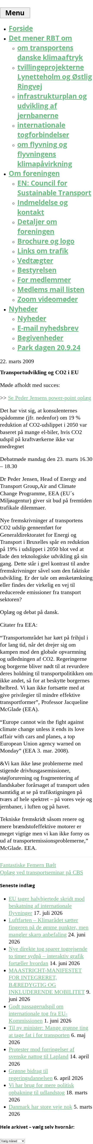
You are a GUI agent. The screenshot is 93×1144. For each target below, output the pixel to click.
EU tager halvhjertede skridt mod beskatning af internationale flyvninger (47, 906)
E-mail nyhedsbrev (48, 328)
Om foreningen (34, 173)
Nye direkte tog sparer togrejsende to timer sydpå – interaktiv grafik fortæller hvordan (48, 956)
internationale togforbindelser (43, 129)
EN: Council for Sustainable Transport (54, 187)
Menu (15, 12)
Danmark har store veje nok (40, 1107)
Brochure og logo (45, 241)
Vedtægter (35, 260)
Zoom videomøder (47, 299)
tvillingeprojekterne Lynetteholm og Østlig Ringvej (54, 76)
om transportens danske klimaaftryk (50, 52)
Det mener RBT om (40, 38)
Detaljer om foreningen (37, 226)
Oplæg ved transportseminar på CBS (41, 872)
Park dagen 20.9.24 (48, 347)
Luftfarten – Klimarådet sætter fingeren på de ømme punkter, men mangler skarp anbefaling (48, 927)
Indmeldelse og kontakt (42, 207)
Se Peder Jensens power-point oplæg (49, 398)
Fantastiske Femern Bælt (28, 865)
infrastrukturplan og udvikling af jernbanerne (52, 105)
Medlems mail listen (50, 289)
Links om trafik (42, 250)
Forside (21, 28)
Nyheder (23, 308)
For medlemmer (44, 279)
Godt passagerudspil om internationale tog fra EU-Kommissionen (38, 1013)
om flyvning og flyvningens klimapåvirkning (44, 154)
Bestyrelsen (36, 270)
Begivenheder (40, 337)
